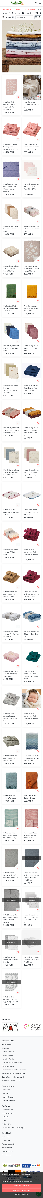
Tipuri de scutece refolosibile (12, 1062)
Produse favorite (7, 1151)
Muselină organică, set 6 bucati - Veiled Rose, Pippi (11, 552)
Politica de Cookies (8, 1066)
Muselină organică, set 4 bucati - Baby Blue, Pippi (31, 634)
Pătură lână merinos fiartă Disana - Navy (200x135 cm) (31, 388)
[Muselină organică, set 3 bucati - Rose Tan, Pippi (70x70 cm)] (31, 455)
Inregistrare (6, 1140)
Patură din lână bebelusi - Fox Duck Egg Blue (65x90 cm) (10, 999)
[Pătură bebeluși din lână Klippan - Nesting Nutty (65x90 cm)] (31, 251)
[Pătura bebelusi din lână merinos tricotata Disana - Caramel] (11, 577)
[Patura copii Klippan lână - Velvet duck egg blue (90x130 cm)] (11, 818)
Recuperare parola (8, 1144)
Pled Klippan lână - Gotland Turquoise (9, 797)
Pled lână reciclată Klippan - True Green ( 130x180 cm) (10, 308)
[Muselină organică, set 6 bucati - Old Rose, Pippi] (31, 331)
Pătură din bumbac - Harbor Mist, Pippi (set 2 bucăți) (11, 959)
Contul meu (6, 1137)
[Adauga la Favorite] (18, 97)
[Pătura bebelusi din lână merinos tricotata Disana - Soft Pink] (31, 129)
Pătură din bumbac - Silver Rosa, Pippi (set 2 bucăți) (11, 512)
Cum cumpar (6, 1090)
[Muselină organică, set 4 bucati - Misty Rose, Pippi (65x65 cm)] (11, 413)
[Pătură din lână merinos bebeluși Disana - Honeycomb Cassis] (31, 534)
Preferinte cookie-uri (21, 1194)
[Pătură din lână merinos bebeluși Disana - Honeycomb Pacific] (31, 656)
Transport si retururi (8, 1101)
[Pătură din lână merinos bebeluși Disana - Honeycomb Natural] (31, 698)
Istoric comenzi (7, 1148)
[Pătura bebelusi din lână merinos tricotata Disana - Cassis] (31, 577)
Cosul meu (5, 1093)
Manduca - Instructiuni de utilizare (13, 1073)
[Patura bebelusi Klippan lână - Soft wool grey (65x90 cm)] (11, 858)
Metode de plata (8, 1097)
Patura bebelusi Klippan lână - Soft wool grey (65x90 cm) (11, 875)
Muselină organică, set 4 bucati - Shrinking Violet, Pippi (11, 673)
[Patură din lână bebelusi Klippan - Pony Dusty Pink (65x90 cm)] (11, 87)
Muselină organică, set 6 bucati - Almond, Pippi (11, 228)
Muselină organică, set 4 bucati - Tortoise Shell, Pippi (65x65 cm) (31, 431)
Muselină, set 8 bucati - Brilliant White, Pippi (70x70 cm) (31, 959)
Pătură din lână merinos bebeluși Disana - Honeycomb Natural (31, 717)
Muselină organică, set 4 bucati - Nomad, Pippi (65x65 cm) (11, 268)
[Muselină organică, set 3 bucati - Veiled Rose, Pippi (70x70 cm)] (31, 169)
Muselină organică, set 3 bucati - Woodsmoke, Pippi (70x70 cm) (11, 389)
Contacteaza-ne (7, 1110)
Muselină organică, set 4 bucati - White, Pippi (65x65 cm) (11, 634)
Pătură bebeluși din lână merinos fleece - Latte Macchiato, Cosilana (10, 918)
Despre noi (5, 1048)
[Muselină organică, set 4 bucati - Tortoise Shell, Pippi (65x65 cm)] (31, 413)
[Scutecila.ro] (17, 3)
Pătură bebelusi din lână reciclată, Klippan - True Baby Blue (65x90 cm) (31, 876)
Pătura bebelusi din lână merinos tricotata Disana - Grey (10, 758)
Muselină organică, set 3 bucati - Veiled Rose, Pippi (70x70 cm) (31, 188)
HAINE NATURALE (7, 9)
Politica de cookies (14, 1179)
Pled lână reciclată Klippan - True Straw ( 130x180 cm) (31, 308)
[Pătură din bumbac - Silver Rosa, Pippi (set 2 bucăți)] (11, 495)
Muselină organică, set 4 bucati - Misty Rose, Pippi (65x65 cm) (11, 430)
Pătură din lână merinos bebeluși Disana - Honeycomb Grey (10, 717)
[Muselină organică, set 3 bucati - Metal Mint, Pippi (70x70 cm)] (11, 455)
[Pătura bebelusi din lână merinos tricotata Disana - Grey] (11, 741)
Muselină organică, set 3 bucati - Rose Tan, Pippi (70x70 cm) (31, 472)
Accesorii (18, 9)
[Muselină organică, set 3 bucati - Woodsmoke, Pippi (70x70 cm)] (11, 370)
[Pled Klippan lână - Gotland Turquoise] (11, 780)
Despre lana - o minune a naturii (13, 1077)
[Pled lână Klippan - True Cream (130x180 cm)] (31, 87)
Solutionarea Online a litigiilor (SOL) (14, 1128)
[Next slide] (38, 1027)
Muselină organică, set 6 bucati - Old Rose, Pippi (31, 348)
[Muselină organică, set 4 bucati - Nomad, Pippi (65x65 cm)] (11, 251)
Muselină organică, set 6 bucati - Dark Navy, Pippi (11, 348)
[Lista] (36, 17)
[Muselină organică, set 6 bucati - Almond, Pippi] (11, 211)
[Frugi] (10, 1031)
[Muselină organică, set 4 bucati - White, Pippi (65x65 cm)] (11, 616)
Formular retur (7, 1044)
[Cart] (39, 3)
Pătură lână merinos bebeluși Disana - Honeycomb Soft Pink (11, 146)
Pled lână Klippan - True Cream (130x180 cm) (32, 104)
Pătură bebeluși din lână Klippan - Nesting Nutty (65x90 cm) (31, 268)
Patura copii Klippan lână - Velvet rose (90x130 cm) (31, 835)
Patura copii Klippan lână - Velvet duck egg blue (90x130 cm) (11, 835)
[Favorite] (35, 3)
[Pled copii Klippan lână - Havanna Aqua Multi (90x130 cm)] (31, 741)
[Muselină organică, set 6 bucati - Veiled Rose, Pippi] (11, 534)
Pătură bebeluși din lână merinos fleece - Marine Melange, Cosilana (10, 188)
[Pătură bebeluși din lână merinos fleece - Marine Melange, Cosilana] (11, 169)
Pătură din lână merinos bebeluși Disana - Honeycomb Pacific (31, 675)
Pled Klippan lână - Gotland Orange (30, 797)
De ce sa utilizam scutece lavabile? (14, 1070)
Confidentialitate (7, 1055)
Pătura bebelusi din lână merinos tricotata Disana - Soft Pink (31, 146)
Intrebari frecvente (8, 1113)
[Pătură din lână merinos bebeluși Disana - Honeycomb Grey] (11, 698)
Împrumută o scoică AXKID (11, 1081)
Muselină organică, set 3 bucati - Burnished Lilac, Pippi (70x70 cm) (31, 918)
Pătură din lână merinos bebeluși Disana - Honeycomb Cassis (31, 553)
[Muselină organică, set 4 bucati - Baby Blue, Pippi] (31, 616)
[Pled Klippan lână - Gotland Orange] (31, 780)
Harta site (5, 1117)
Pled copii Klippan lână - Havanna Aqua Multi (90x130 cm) (31, 758)
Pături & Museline (30, 9)
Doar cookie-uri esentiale (21, 1190)
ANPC (4, 1120)
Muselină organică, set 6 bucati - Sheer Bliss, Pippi (31, 228)
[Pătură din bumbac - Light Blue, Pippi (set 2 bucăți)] (31, 495)
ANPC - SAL (6, 1124)
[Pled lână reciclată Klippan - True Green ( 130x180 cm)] (11, 291)
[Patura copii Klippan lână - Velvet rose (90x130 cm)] (31, 818)
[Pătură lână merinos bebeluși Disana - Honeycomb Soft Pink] (11, 129)
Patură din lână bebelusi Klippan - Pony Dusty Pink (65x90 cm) (9, 106)
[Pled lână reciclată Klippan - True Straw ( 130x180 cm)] (31, 291)
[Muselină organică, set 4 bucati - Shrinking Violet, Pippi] (11, 656)
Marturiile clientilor (8, 1059)
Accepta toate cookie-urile (21, 1186)
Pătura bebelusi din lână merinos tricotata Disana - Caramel (10, 594)
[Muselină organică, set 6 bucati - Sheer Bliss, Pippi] (31, 211)
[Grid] (39, 17)
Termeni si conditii (8, 1052)
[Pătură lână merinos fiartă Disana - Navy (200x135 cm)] (31, 370)
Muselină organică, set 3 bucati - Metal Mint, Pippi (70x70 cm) (11, 472)
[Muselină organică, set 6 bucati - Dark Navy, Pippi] (11, 331)
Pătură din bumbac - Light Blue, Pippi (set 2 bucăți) (31, 512)
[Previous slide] (5, 1027)
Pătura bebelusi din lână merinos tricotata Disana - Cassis (31, 594)
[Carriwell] (32, 1031)
